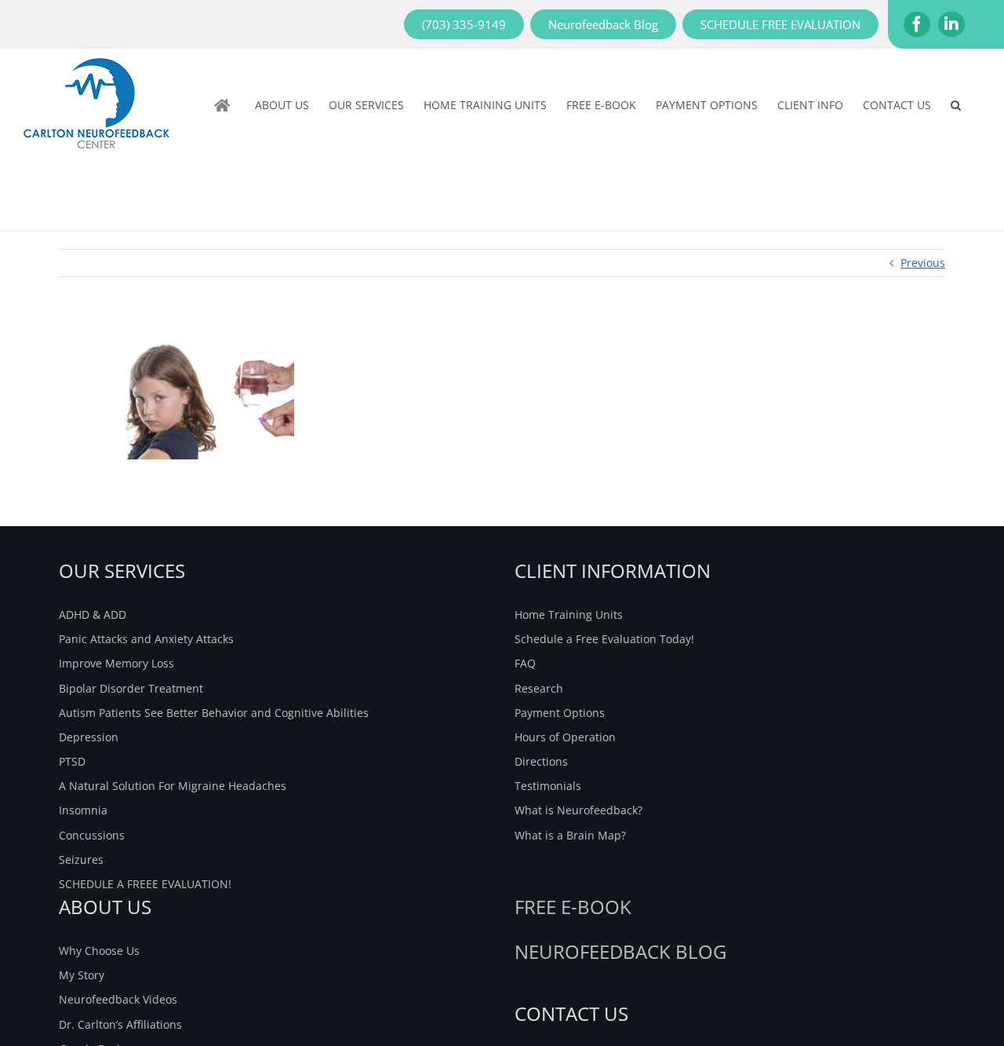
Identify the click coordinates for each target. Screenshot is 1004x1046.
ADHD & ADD (92, 614)
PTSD (72, 761)
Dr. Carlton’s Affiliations (120, 1024)
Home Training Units (569, 614)
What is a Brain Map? (570, 835)
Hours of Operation (565, 737)
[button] (956, 104)
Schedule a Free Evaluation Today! (604, 638)
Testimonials (548, 785)
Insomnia (83, 810)
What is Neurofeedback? (578, 810)
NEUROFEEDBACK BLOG (620, 951)
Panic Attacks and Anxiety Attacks (146, 638)
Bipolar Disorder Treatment (131, 688)
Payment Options (560, 712)
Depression (88, 737)
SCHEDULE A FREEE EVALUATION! (145, 883)
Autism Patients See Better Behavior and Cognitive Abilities (214, 712)
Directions (541, 761)
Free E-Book (573, 907)
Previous (922, 262)
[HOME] (224, 104)
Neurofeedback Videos (118, 999)
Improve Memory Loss (116, 663)
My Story (81, 974)
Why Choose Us (99, 950)
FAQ (525, 663)
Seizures (81, 859)
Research (539, 688)
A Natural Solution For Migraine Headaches (172, 785)
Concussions (92, 835)
